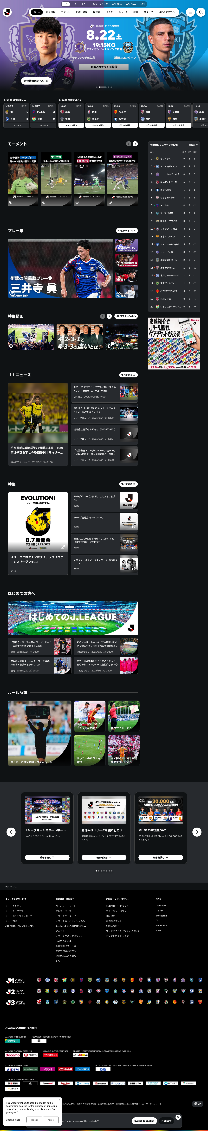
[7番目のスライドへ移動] (111, 871)
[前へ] (128, 143)
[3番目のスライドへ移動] (105, 87)
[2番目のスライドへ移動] (99, 87)
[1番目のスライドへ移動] (97, 87)
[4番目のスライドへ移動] (111, 87)
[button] (190, 12)
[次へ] (135, 143)
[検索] (200, 12)
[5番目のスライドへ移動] (106, 871)
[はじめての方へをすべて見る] (73, 618)
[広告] (174, 343)
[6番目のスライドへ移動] (109, 871)
